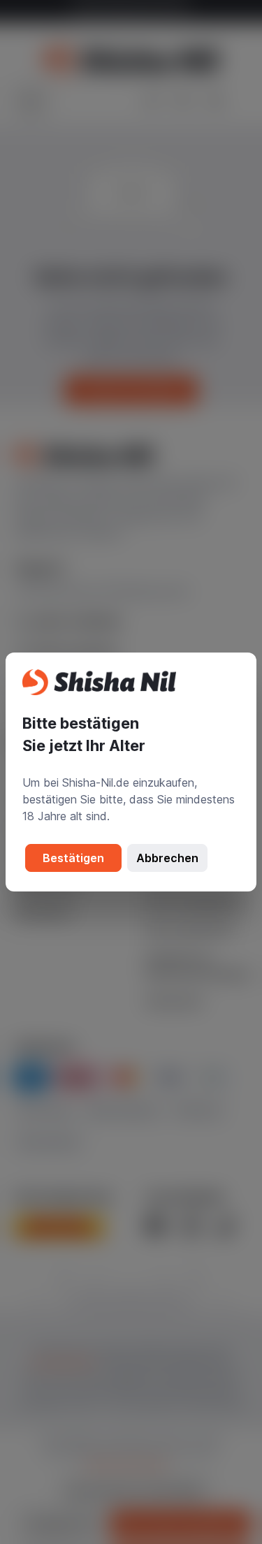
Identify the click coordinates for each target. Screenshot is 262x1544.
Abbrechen (167, 858)
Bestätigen (73, 858)
